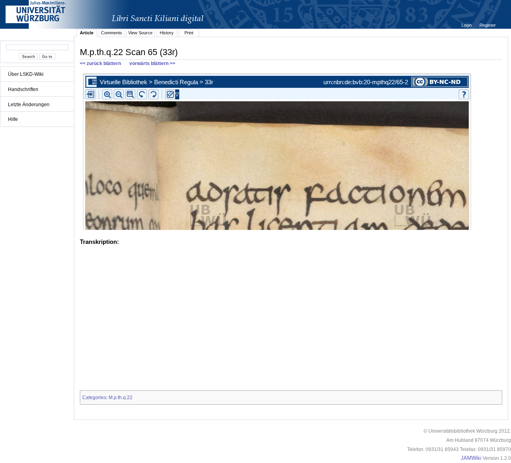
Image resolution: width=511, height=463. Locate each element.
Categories (94, 397)
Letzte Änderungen (29, 104)
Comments (111, 32)
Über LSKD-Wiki (26, 74)
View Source (140, 32)
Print (188, 32)
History (167, 32)
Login (467, 25)
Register (487, 25)
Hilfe (13, 119)
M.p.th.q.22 (121, 397)
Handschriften (23, 89)
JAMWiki (471, 458)
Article (86, 32)
